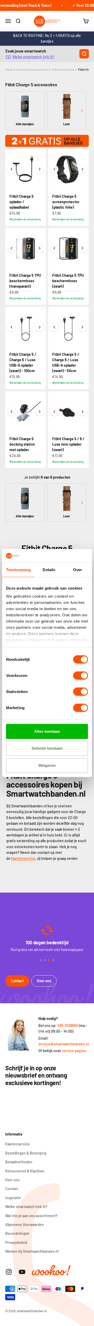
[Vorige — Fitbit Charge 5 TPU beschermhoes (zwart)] (54, 248)
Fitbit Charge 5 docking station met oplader (22, 444)
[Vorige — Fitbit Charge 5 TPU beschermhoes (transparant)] (11, 248)
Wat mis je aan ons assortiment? (31, 1215)
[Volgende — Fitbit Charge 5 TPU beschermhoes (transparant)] (40, 248)
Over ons (44, 981)
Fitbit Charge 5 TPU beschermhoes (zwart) (68, 280)
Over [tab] (77, 570)
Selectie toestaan (47, 748)
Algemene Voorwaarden (24, 1224)
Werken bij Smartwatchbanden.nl (31, 1251)
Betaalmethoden (18, 1162)
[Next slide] (82, 110)
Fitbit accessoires (63, 69)
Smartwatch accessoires (32, 69)
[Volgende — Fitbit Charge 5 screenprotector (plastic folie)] (82, 169)
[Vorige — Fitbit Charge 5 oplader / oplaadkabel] (11, 169)
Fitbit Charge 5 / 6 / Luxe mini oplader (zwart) (68, 444)
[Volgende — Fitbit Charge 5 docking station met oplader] (40, 411)
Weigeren (47, 765)
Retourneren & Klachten (24, 1171)
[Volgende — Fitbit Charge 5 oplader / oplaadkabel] (40, 169)
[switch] (80, 675)
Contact (17, 981)
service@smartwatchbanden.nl (63, 1044)
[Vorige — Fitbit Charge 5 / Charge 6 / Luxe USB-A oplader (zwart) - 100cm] (11, 327)
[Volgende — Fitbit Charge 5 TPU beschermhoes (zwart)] (82, 248)
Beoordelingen (17, 1233)
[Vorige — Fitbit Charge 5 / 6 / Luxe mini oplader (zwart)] (54, 411)
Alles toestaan (47, 731)
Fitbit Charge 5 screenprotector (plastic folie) (65, 201)
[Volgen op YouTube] (22, 1271)
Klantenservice (17, 1144)
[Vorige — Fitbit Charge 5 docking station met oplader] (11, 411)
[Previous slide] (12, 110)
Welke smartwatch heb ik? (34, 57)
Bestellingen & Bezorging (25, 1153)
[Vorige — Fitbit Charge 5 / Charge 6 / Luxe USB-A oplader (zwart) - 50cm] (54, 327)
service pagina (74, 1050)
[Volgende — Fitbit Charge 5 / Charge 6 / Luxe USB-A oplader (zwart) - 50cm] (82, 327)
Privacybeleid (16, 1242)
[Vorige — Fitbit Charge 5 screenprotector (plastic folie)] (54, 169)
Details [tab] (49, 570)
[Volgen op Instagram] (8, 1271)
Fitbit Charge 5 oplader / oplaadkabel (21, 201)
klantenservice (23, 858)
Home (9, 69)
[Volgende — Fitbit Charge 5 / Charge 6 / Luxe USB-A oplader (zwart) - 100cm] (40, 327)
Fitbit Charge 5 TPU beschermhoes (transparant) (25, 280)
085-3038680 (67, 1025)
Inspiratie (13, 1198)
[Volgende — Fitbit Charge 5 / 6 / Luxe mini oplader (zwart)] (82, 411)
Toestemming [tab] (18, 570)
